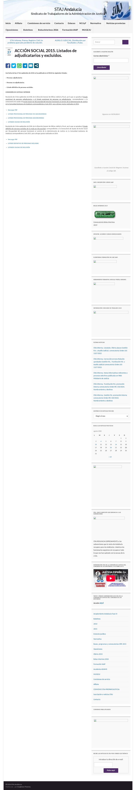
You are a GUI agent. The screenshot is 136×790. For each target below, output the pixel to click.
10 (96, 444)
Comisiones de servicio (38, 23)
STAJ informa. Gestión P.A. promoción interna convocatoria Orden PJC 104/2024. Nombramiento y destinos (110, 398)
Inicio (8, 23)
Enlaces (71, 23)
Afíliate (19, 23)
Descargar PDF (12, 110)
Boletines (28, 29)
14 (116, 444)
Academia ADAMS (100, 669)
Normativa (95, 23)
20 (111, 447)
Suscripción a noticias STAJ (103, 695)
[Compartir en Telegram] (25, 65)
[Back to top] (130, 784)
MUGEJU (86, 29)
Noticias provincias (116, 23)
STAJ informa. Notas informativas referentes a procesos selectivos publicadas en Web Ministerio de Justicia (111, 376)
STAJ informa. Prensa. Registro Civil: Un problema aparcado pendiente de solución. (25, 41)
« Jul (110, 457)
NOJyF (82, 23)
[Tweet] (13, 65)
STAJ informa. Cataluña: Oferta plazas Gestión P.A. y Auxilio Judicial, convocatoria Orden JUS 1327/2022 (111, 351)
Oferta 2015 (98, 654)
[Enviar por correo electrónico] (30, 65)
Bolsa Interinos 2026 (48, 29)
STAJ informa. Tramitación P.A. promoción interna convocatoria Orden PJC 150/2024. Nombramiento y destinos (109, 387)
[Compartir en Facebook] (8, 65)
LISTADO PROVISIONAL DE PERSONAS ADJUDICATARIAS (26, 118)
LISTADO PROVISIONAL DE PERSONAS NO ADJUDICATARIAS (27, 114)
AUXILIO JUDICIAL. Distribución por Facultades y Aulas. (70, 41)
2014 (95, 624)
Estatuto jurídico (100, 634)
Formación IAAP (70, 29)
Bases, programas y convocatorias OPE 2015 (110, 644)
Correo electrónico (101, 56)
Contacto (59, 23)
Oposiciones (12, 29)
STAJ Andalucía (68, 9)
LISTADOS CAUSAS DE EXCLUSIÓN (19, 122)
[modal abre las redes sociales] (36, 65)
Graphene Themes (24, 787)
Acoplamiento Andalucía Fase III (105, 614)
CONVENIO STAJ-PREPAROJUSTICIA (106, 689)
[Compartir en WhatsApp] (19, 65)
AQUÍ (101, 603)
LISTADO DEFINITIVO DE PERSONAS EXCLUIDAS (23, 143)
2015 (95, 629)
